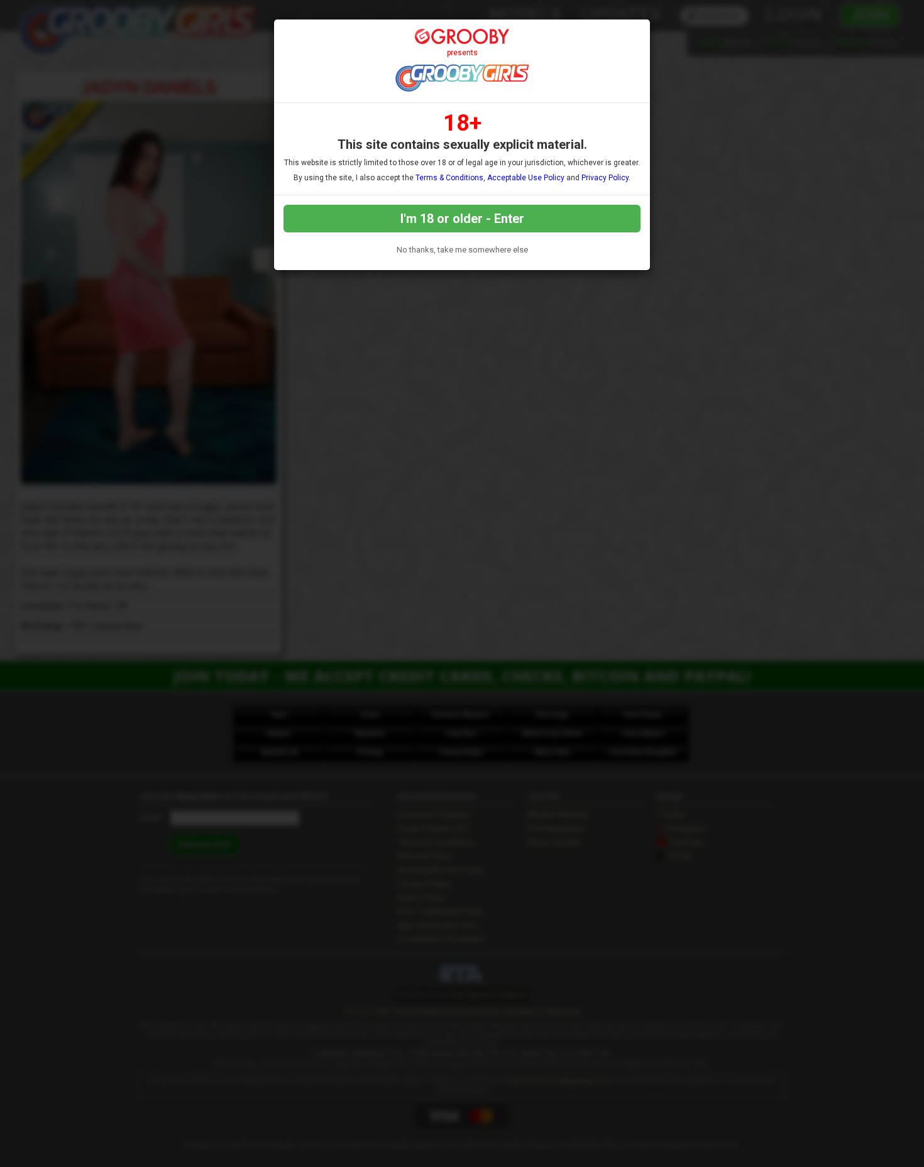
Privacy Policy (605, 177)
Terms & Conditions (449, 177)
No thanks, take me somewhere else (462, 249)
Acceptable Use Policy (525, 177)
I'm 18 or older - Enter (462, 218)
